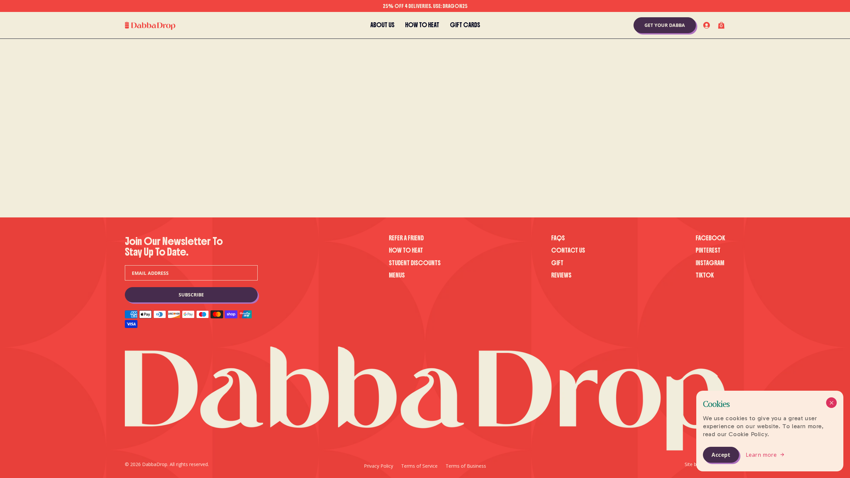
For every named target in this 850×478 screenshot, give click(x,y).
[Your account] (707, 25)
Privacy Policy (378, 466)
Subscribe (191, 294)
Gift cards (465, 25)
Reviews (561, 275)
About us (382, 25)
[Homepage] (150, 25)
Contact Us (568, 250)
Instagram (710, 263)
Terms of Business (466, 466)
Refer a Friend (406, 238)
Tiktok (705, 275)
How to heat (422, 25)
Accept (721, 454)
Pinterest (708, 250)
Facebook (710, 238)
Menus (397, 275)
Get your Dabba (664, 25)
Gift (557, 263)
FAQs (558, 238)
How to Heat (406, 250)
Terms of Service (419, 466)
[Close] (831, 402)
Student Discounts (415, 263)
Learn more (761, 454)
